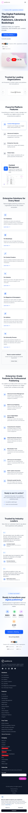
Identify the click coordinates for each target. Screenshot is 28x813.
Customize (20, 807)
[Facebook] (3, 669)
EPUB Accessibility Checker (8, 725)
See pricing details (14, 637)
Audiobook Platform (6, 714)
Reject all (8, 807)
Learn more (7, 227)
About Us (4, 740)
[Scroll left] (3, 91)
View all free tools (7, 734)
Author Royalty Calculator (8, 727)
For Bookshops (5, 677)
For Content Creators (7, 681)
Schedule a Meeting (8, 34)
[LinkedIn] (12, 669)
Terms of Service (14, 788)
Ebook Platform (5, 712)
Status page (4, 763)
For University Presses (7, 687)
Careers (3, 742)
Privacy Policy (14, 790)
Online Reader (5, 710)
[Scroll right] (25, 91)
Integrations (4, 702)
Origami (3, 716)
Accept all (14, 810)
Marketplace (5, 698)
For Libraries (5, 683)
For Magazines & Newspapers (9, 685)
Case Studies (5, 759)
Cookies (14, 793)
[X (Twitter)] (6, 669)
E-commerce (5, 696)
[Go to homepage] (6, 2)
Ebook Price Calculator (7, 729)
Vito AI (3, 708)
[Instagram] (9, 669)
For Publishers (5, 675)
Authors (3, 761)
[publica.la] (14, 661)
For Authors (4, 679)
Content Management (7, 700)
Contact (3, 744)
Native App (4, 704)
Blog (3, 757)
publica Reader (5, 706)
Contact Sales (14, 361)
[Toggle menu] (25, 2)
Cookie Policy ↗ (8, 804)
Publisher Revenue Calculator (9, 731)
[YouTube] (15, 669)
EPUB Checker (5, 723)
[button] (14, 60)
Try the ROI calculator (6, 38)
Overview (4, 694)
